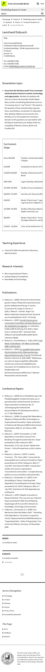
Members (9, 22)
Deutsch (7, 636)
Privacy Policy (9, 611)
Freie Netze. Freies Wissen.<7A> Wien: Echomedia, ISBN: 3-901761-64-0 (23, 343)
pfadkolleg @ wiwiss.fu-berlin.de (22, 66)
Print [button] (6, 629)
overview (8, 562)
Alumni (17, 22)
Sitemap (7, 603)
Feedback (7, 633)
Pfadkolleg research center (32, 19)
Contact (7, 600)
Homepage (6, 19)
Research (16, 19)
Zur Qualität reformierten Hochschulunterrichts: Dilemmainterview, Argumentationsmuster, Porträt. (22, 352)
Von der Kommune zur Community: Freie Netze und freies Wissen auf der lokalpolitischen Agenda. (23, 323)
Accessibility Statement (12, 614)
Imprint (6, 607)
